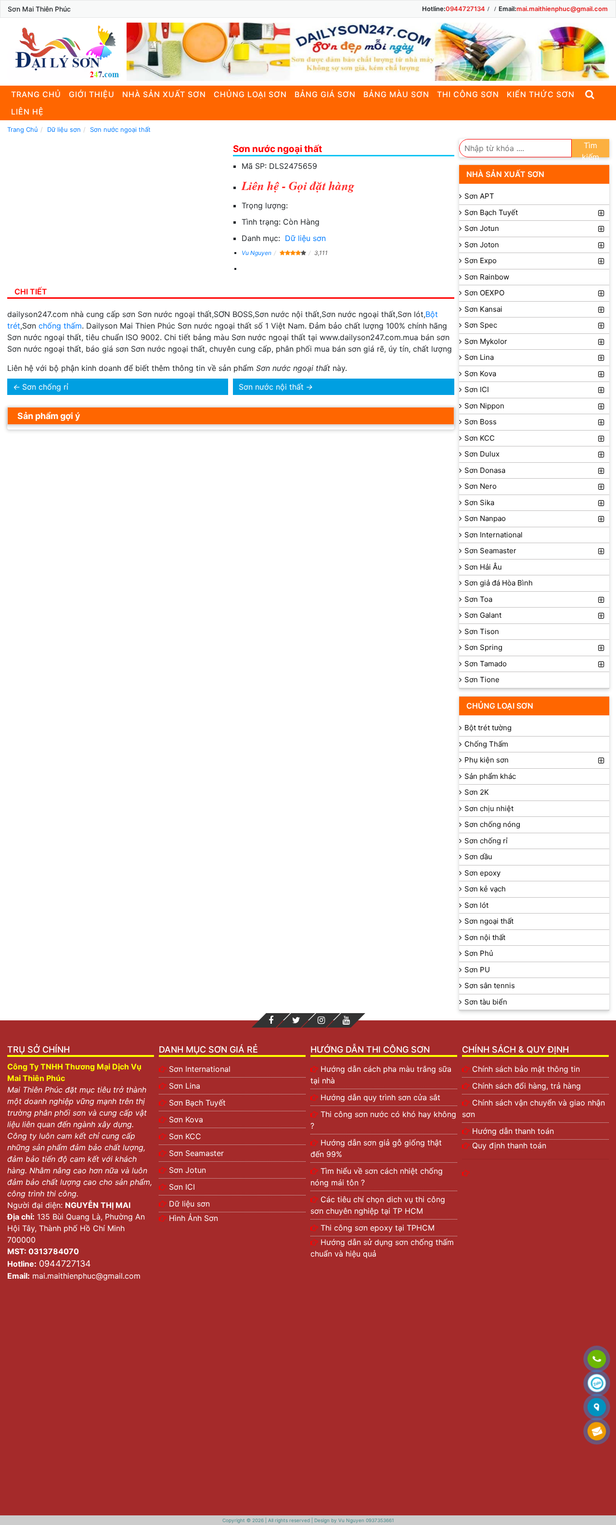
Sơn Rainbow (486, 276)
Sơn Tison (481, 631)
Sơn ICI (476, 389)
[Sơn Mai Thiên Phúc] (64, 52)
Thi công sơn (468, 94)
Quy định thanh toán (509, 1145)
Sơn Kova (480, 373)
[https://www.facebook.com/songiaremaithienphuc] (271, 1020)
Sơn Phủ (478, 953)
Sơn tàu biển (485, 1001)
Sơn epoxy (482, 872)
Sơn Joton (481, 244)
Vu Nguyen (256, 252)
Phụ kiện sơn (486, 759)
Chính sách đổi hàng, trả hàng (526, 1086)
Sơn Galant (482, 615)
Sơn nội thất (484, 937)
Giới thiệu (92, 94)
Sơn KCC (479, 438)
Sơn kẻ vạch (485, 888)
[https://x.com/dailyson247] (296, 1020)
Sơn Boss (480, 421)
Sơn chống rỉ (45, 387)
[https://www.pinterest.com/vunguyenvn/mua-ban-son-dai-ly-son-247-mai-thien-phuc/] (321, 1020)
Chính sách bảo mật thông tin (526, 1069)
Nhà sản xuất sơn (164, 94)
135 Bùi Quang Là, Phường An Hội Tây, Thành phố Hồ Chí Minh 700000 (76, 1228)
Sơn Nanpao (485, 518)
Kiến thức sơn (541, 94)
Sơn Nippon (484, 405)
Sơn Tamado (485, 663)
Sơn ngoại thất (488, 921)
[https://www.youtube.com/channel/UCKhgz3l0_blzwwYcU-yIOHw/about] (346, 1020)
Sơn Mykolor (485, 341)
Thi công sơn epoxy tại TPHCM (378, 1228)
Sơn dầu (478, 856)
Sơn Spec (480, 325)
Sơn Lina (479, 357)
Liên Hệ (27, 111)
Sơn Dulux (482, 453)
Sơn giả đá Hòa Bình (498, 582)
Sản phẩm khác (490, 776)
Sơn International (493, 534)
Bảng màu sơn (396, 94)
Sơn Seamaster (490, 550)
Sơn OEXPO (484, 292)
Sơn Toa (478, 599)
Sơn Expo (480, 260)
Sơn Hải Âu (483, 567)
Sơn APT (479, 196)
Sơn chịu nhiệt (488, 808)
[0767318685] (596, 1359)
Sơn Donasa (484, 470)
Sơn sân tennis (489, 985)
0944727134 (465, 9)
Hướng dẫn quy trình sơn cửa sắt (380, 1097)
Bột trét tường (488, 727)
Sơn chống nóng (492, 824)
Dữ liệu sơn (305, 238)
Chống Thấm (486, 744)
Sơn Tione (482, 679)
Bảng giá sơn (325, 94)
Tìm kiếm (590, 148)
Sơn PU (477, 969)
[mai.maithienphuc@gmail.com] (596, 1431)
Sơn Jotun (481, 228)
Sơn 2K (476, 792)
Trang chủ (36, 94)
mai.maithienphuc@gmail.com (562, 9)
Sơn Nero (480, 486)
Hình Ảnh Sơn (193, 1218)
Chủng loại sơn (250, 94)
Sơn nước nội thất (271, 387)
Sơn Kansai (483, 309)
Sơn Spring (483, 647)
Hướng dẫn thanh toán (513, 1131)
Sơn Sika (479, 502)
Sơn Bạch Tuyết (491, 212)
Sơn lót (476, 905)
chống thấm (60, 325)
